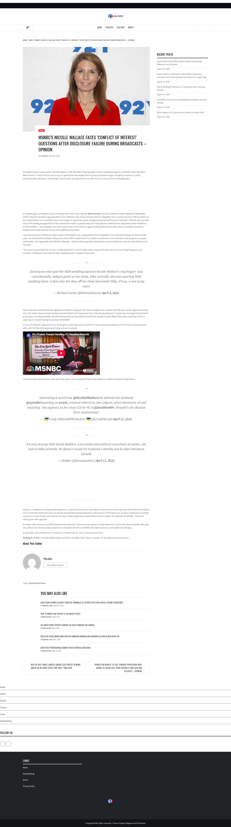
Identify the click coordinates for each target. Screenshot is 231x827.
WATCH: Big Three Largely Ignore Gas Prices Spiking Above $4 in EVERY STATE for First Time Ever (55, 666)
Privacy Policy (29, 786)
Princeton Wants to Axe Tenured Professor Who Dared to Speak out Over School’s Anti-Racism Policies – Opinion (118, 668)
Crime (2, 714)
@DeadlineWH (104, 407)
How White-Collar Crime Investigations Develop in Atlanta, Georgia (182, 101)
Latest (3, 694)
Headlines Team (47, 606)
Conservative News (36, 583)
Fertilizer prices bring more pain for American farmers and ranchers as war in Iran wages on (80, 636)
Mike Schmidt (94, 213)
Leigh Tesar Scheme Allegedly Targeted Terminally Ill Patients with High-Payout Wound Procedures (82, 602)
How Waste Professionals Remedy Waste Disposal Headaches (66, 647)
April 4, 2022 (110, 293)
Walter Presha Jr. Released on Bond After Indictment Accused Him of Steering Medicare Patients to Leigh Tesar (182, 76)
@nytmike (33, 402)
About (131, 27)
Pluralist (44, 156)
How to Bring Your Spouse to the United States (60, 613)
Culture (120, 27)
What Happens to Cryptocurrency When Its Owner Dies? (181, 112)
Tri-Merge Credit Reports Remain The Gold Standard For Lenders (67, 625)
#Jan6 (63, 402)
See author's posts (55, 565)
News (99, 27)
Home (2, 687)
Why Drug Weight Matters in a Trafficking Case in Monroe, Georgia (181, 88)
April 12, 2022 (122, 419)
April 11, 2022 (105, 460)
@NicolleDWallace (85, 398)
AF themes (141, 823)
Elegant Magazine (126, 823)
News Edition (46, 617)
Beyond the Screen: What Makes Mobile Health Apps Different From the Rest (179, 63)
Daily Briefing (6, 721)
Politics (109, 27)
